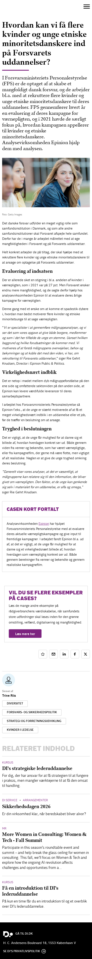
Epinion (44, 524)
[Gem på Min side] (43, 654)
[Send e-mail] (53, 654)
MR (4, 828)
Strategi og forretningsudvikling (34, 721)
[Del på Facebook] (75, 654)
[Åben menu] (86, 6)
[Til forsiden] (10, 6)
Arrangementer (35, 800)
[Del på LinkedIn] (64, 654)
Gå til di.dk (24, 933)
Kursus (7, 762)
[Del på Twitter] (85, 654)
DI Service (9, 800)
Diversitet (15, 703)
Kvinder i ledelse (20, 730)
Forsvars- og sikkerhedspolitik (32, 712)
